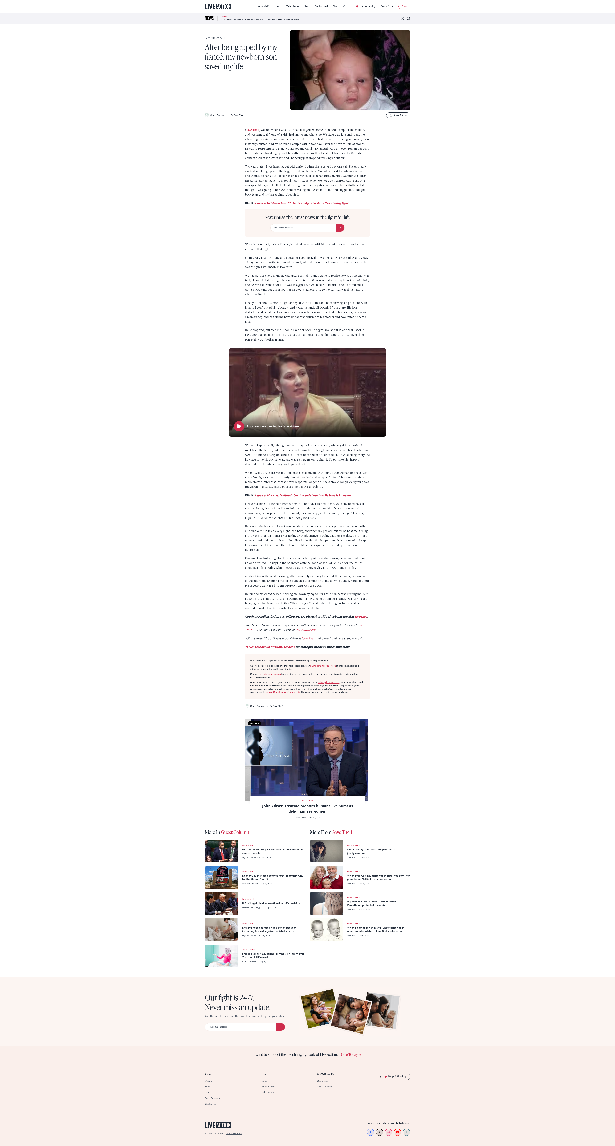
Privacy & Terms (234, 1133)
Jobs (207, 1092)
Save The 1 (252, 130)
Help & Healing (367, 6)
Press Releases (212, 1098)
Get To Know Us (325, 1074)
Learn (278, 6)
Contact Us (210, 1104)
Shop (335, 6)
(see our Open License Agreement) (282, 692)
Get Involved (321, 6)
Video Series (292, 6)
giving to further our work (323, 666)
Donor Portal (387, 6)
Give (404, 6)
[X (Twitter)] (402, 18)
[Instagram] (408, 18)
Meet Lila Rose (324, 1086)
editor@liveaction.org (270, 674)
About (208, 1074)
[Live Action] (218, 6)
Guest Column (217, 115)
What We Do (264, 6)
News (307, 6)
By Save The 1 (237, 115)
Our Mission (323, 1081)
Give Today (349, 1054)
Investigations (268, 1086)
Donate (209, 1081)
